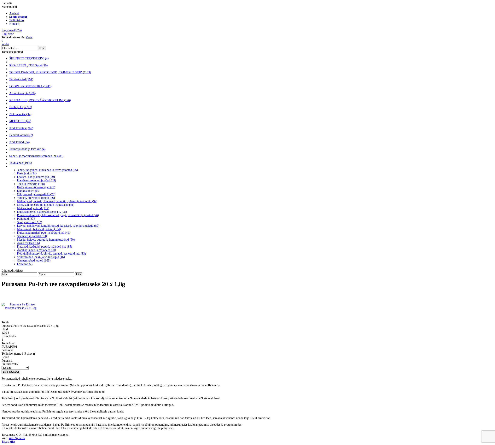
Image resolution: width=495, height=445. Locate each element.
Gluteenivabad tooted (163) (33, 260)
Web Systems (17, 438)
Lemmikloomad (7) (21, 135)
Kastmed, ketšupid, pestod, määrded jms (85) (44, 246)
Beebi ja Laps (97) (20, 107)
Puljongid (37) (26, 218)
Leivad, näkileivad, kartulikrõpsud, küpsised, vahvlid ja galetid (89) (58, 225)
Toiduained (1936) (20, 163)
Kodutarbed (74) (19, 142)
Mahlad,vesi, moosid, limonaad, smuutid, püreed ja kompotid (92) (57, 201)
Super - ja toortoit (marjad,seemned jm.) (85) (36, 156)
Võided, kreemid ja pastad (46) (36, 197)
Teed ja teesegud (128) (31, 183)
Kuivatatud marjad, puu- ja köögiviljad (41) (43, 232)
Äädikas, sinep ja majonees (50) (36, 250)
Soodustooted (18, 16)
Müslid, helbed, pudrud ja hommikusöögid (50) (46, 239)
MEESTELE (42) (20, 121)
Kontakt (14, 23)
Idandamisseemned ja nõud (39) (36, 180)
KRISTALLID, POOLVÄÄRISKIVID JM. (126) (40, 100)
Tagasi (8, 441)
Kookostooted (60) (28, 190)
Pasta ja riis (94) (27, 173)
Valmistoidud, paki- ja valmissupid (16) (41, 257)
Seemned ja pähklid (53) (32, 236)
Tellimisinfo (16, 20)
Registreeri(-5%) (12, 30)
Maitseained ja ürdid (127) (33, 208)
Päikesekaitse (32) (20, 114)
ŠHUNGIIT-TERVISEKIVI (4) (29, 58)
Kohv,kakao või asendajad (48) (36, 187)
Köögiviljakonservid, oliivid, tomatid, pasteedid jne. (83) (51, 253)
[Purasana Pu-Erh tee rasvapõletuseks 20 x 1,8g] (21, 308)
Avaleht (14, 13)
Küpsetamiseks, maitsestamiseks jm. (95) (42, 211)
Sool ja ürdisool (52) (29, 222)
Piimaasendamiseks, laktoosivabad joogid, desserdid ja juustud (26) (58, 215)
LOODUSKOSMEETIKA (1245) (30, 86)
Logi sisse (8, 33)
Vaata (29, 37)
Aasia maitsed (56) (28, 243)
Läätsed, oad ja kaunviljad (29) (36, 176)
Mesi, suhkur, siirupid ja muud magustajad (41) (45, 204)
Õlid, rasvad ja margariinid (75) (36, 194)
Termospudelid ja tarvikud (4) (27, 149)
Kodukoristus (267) (21, 128)
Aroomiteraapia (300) (22, 93)
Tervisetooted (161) (21, 79)
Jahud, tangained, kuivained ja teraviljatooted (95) (47, 169)
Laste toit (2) (24, 264)
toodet (5, 42)
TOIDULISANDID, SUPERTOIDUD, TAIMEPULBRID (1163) (50, 72)
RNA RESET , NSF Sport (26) (28, 65)
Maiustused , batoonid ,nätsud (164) (39, 229)
